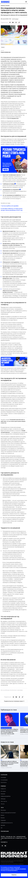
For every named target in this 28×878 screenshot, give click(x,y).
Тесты (2, 803)
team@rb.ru (4, 842)
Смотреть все (5, 831)
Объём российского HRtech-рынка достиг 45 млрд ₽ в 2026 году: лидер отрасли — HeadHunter (9, 763)
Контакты (3, 782)
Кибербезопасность (7, 822)
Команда (3, 777)
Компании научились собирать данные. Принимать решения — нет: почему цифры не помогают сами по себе (9, 731)
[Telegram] (2, 846)
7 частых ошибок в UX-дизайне (9, 205)
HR (1, 827)
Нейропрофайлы (5, 796)
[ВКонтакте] (5, 846)
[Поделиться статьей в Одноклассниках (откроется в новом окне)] (16, 22)
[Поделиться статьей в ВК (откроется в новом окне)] (13, 22)
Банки (2, 815)
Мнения (3, 5)
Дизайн (3, 825)
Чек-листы (4, 801)
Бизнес (8, 5)
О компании (4, 779)
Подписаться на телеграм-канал (13, 701)
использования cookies (7, 868)
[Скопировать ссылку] (19, 22)
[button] (26, 2)
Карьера (3, 820)
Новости (3, 788)
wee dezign (20, 690)
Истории (3, 791)
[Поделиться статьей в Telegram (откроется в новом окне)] (9, 22)
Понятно (14, 874)
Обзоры (3, 798)
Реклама (3, 810)
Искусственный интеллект (8, 812)
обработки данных (20, 868)
